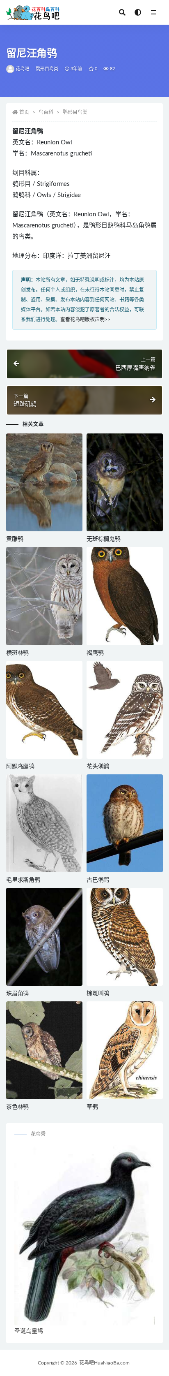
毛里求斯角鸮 (23, 880)
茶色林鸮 (17, 1107)
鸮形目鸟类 (47, 69)
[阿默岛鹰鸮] (44, 710)
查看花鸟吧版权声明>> (85, 319)
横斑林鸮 (17, 653)
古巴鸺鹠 (98, 880)
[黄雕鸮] (44, 482)
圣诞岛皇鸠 (28, 1331)
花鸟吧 (23, 69)
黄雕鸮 (14, 539)
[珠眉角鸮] (44, 937)
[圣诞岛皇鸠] (84, 1235)
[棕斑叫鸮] (125, 937)
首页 (24, 112)
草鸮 (92, 1107)
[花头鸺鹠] (125, 710)
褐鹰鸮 (95, 653)
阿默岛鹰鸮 (20, 766)
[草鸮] (125, 1050)
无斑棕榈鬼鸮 (104, 539)
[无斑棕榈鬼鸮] (125, 482)
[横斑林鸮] (44, 596)
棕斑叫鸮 (98, 993)
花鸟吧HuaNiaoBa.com (104, 1362)
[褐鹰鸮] (125, 596)
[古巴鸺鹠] (125, 823)
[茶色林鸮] (44, 1050)
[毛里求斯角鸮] (44, 823)
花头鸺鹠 (98, 766)
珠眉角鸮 (17, 993)
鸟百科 (46, 112)
